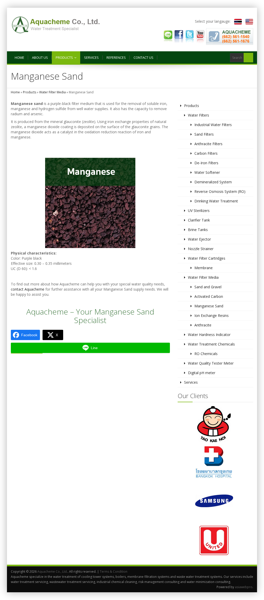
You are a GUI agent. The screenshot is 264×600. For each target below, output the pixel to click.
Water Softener (207, 172)
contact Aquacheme (27, 289)
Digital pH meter (201, 372)
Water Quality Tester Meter (211, 363)
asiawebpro (243, 587)
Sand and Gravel (207, 286)
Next (234, 482)
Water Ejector (199, 239)
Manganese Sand (208, 305)
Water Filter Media (52, 92)
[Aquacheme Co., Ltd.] (56, 25)
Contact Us (143, 57)
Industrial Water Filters (213, 124)
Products (64, 57)
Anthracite (202, 325)
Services (91, 57)
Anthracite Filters (208, 143)
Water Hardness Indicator (209, 334)
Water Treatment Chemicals (211, 344)
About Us (40, 57)
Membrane (203, 267)
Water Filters (198, 115)
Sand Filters (204, 134)
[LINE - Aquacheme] (168, 36)
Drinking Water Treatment (216, 201)
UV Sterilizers (199, 210)
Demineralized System (213, 181)
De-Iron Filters (206, 162)
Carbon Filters (206, 153)
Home (19, 57)
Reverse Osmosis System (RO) (219, 191)
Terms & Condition (113, 571)
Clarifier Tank (199, 220)
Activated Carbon (208, 296)
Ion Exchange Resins (211, 315)
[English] (248, 21)
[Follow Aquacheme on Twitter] (189, 36)
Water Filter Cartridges (206, 258)
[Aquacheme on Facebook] (179, 36)
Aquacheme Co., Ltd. (52, 571)
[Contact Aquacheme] (229, 36)
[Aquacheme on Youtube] (200, 36)
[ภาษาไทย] (237, 21)
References (116, 57)
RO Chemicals (206, 353)
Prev (196, 482)
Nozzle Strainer (200, 248)
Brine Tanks (198, 229)
